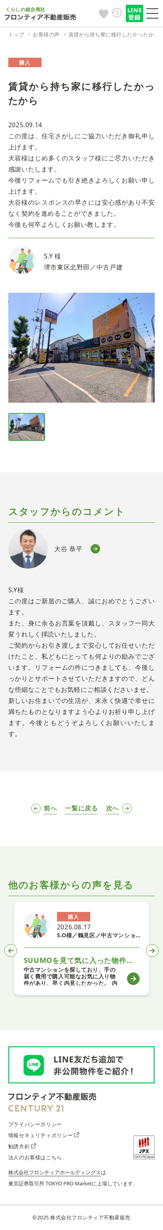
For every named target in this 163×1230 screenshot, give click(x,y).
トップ (16, 34)
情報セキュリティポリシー (40, 1135)
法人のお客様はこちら (35, 1157)
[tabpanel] (81, 948)
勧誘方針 (19, 1146)
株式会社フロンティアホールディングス (54, 1172)
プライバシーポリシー (35, 1124)
